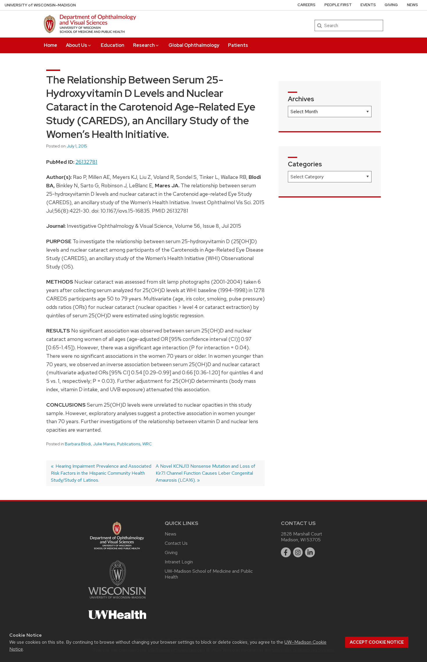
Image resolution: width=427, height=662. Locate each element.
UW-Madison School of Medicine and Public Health (209, 574)
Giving (391, 4)
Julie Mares (104, 444)
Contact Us (176, 543)
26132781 (86, 162)
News (412, 4)
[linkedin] (310, 552)
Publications (128, 444)
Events (368, 4)
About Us (76, 45)
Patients (238, 45)
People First (338, 4)
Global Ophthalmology (193, 45)
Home (50, 45)
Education (112, 45)
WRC (147, 444)
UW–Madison (40, 5)
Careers (306, 4)
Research (144, 45)
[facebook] (286, 552)
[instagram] (298, 552)
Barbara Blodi (78, 444)
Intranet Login (179, 562)
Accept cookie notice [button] (377, 642)
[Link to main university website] (117, 600)
